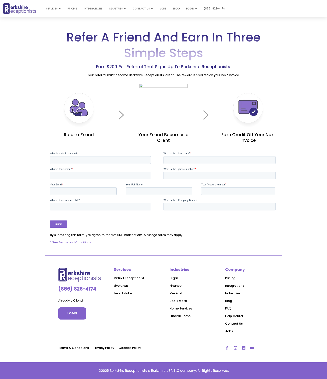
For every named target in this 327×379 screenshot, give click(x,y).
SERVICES (52, 8)
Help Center (234, 316)
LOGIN (190, 8)
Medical (176, 293)
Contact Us (234, 323)
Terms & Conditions (73, 348)
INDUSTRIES (116, 8)
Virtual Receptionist (129, 278)
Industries (232, 293)
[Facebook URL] (227, 348)
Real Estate (178, 301)
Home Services (181, 308)
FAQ (228, 308)
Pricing (230, 278)
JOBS (163, 8)
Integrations (234, 286)
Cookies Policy (130, 348)
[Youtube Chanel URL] (252, 348)
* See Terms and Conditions (70, 242)
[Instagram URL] (235, 348)
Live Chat (121, 286)
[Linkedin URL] (244, 348)
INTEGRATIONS (93, 8)
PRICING (73, 8)
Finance (175, 286)
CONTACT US (141, 8)
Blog (176, 8)
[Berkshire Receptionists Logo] (80, 275)
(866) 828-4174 (214, 8)
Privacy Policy (103, 348)
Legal (174, 278)
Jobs (229, 331)
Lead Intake (123, 293)
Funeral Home (180, 316)
